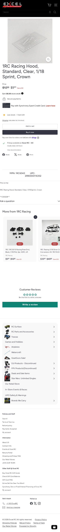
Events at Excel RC (9, 449)
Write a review (30, 304)
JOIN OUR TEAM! (8, 463)
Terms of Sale (39, 523)
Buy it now (30, 132)
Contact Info (6, 446)
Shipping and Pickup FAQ (11, 456)
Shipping (5, 120)
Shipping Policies (9, 523)
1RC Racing (23, 211)
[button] (49, 12)
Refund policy (7, 425)
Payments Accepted (9, 429)
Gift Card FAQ (7, 480)
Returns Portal (7, 453)
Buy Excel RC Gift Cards (11, 473)
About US (5, 442)
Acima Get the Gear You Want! (13, 483)
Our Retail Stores (8, 459)
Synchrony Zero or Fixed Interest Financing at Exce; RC (22, 487)
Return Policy (25, 523)
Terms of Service (8, 422)
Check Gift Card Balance (11, 476)
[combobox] (30, 12)
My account (6, 432)
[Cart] (49, 5)
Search (4, 419)
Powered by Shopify (27, 526)
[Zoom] (48, 59)
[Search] (55, 12)
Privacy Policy (41, 519)
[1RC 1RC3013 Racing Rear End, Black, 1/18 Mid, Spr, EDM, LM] (20, 239)
